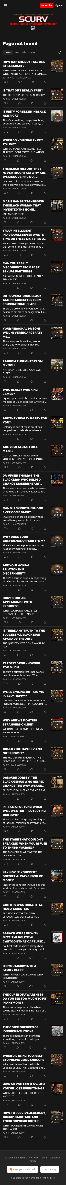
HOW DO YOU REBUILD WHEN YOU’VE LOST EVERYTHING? (24, 1086)
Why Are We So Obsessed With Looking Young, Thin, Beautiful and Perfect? (23, 1066)
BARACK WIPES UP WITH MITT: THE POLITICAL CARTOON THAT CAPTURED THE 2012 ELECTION (23, 938)
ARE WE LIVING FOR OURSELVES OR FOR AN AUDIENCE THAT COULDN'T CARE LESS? (24, 702)
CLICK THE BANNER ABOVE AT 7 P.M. (24, 790)
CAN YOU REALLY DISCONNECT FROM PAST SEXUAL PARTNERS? (21, 267)
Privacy (34, 1157)
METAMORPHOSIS (13, 214)
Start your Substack (24, 1169)
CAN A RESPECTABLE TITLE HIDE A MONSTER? (23, 907)
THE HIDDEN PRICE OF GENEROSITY (24, 95)
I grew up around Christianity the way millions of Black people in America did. (25, 400)
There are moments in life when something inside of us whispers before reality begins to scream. (21, 1037)
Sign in (59, 5)
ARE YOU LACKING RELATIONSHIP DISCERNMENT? (16, 569)
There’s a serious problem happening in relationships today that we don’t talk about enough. (24, 579)
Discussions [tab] (28, 52)
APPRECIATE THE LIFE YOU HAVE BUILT (22, 371)
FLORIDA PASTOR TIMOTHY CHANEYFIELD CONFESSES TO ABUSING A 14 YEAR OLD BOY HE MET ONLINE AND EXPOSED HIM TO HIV (24, 915)
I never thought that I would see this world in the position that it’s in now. (24, 886)
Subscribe (46, 5)
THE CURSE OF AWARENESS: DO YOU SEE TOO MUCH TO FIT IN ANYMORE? (25, 998)
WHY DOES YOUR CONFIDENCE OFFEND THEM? (24, 539)
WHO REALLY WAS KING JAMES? (20, 392)
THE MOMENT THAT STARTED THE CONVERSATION (22, 853)
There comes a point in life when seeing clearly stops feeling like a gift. (24, 1008)
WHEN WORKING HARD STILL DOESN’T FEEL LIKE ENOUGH (20, 612)
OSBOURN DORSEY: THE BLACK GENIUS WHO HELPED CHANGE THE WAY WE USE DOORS (23, 782)
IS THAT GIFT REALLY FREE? (23, 90)
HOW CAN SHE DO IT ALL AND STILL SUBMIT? (24, 64)
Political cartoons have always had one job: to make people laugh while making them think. (24, 947)
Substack (16, 1177)
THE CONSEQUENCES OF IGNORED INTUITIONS (20, 1029)
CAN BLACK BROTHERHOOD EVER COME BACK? (23, 510)
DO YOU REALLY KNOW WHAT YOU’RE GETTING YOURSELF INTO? (23, 457)
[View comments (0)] (19, 103)
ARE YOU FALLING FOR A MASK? (20, 449)
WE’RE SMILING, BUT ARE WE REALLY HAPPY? (23, 694)
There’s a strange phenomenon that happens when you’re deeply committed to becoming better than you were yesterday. (23, 547)
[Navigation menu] (5, 5)
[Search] (60, 52)
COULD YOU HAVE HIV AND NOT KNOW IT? (22, 751)
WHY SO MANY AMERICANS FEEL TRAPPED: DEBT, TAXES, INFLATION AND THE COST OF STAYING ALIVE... (24, 150)
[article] (33, 72)
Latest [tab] (8, 52)
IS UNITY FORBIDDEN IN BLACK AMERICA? (24, 113)
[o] (57, 66)
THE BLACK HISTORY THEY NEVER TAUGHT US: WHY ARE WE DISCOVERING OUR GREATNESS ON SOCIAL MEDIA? (24, 173)
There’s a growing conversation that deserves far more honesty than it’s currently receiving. (24, 310)
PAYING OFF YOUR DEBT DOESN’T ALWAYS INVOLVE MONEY (23, 876)
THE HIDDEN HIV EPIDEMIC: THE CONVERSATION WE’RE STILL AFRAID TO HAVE (24, 759)
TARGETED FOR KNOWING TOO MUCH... (21, 665)
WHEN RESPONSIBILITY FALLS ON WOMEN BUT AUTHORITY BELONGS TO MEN (24, 72)
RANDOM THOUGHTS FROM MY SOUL (23, 363)
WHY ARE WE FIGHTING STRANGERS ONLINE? (20, 722)
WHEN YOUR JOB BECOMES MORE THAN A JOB (23, 1127)
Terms (43, 1157)
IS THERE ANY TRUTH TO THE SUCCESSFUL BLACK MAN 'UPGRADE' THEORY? (24, 634)
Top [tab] (17, 52)
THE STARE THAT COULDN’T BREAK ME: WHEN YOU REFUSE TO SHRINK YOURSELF (25, 843)
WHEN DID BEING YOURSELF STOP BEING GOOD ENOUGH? (23, 1058)
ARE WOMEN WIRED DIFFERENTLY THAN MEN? (23, 277)
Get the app (50, 1169)
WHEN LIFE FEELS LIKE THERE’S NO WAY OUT (23, 1094)
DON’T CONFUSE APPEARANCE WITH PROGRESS (17, 602)
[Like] (5, 160)
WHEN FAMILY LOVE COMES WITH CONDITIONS (23, 976)
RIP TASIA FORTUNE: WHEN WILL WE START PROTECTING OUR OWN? (24, 811)
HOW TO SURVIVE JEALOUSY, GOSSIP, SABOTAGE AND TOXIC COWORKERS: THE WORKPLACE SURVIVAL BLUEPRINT (24, 1117)
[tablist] (20, 52)
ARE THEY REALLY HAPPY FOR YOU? (25, 420)
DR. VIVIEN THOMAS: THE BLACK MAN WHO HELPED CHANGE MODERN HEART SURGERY (22, 480)
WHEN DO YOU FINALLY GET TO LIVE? (23, 142)
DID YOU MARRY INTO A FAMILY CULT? (19, 968)
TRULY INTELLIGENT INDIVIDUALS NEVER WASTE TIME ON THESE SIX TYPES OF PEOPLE (24, 235)
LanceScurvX (23, 78)
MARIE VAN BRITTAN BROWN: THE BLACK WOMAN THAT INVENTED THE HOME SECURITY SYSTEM (24, 206)
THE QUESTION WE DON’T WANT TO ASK (24, 644)
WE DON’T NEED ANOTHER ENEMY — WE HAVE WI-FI (24, 730)
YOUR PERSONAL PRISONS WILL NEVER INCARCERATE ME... (22, 332)
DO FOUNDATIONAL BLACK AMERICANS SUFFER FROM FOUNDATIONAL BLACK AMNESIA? (22, 300)
